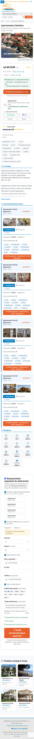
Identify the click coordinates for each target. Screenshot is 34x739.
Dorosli (7, 538)
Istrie (2, 21)
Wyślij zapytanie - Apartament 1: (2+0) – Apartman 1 (18, 257)
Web (25, 119)
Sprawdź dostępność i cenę (18, 92)
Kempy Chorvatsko (9, 734)
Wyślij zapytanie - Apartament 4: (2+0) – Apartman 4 (18, 423)
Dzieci (9, 546)
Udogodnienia (10, 229)
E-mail (7, 567)
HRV (6, 598)
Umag (7, 21)
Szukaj (29, 17)
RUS (21, 594)
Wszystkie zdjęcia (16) (26, 59)
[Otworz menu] (2, 1)
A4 (20, 71)
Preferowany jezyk (15, 588)
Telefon (11, 575)
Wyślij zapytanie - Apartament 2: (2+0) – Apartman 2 (18, 312)
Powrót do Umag (8, 135)
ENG (17, 591)
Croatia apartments (26, 732)
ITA (5, 594)
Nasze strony (17, 732)
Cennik (8, 233)
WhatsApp (11, 115)
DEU (22, 591)
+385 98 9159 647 (11, 112)
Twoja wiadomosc (15, 601)
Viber (25, 115)
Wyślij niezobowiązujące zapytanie (17, 633)
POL (6, 591)
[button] (17, 128)
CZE (11, 591)
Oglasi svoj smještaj (20, 729)
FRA (16, 594)
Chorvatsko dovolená (20, 734)
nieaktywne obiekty (8, 732)
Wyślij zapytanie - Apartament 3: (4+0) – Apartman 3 (18, 368)
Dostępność (21, 229)
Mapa (10, 119)
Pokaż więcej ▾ (5, 199)
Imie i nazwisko (10, 559)
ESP (10, 594)
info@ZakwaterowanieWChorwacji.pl (17, 725)
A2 (15, 71)
